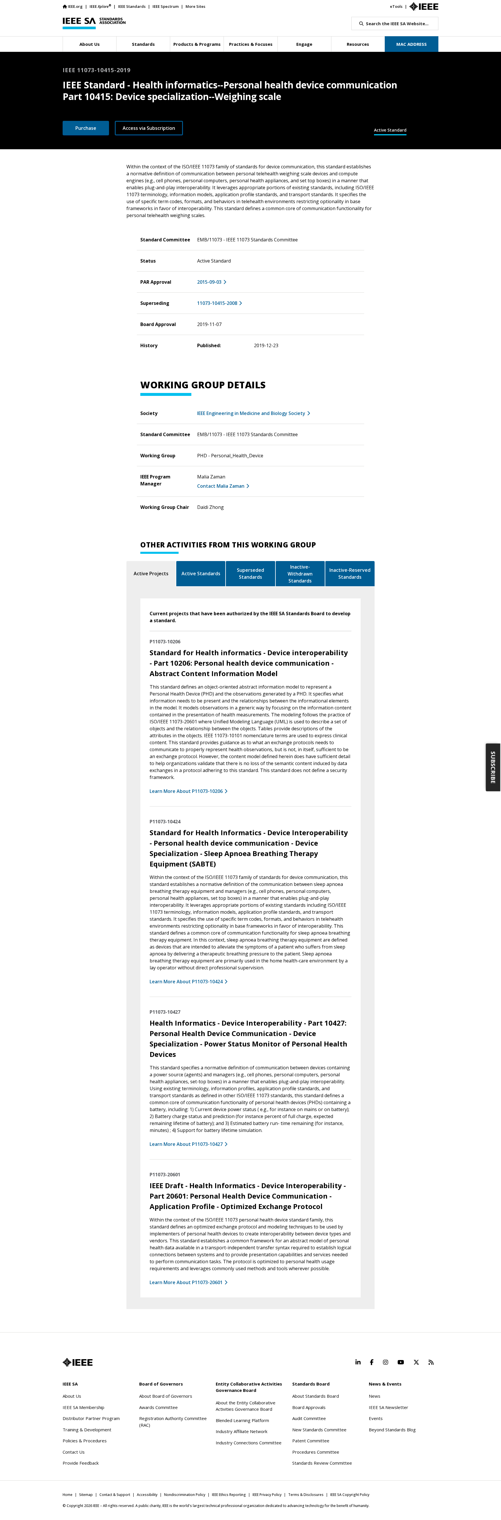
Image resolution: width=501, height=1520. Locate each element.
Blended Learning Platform (242, 1420)
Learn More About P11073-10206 (186, 791)
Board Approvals (309, 1407)
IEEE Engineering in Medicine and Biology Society (251, 413)
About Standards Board (315, 1396)
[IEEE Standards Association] (94, 23)
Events (376, 1418)
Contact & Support (114, 1494)
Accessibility (147, 1494)
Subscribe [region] (493, 767)
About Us (72, 1396)
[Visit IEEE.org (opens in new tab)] (77, 1362)
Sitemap (86, 1494)
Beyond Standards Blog (392, 1429)
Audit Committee (309, 1418)
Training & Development (87, 1429)
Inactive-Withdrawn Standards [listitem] (300, 574)
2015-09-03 (209, 282)
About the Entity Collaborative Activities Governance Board (245, 1406)
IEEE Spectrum (166, 6)
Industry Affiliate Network (241, 1431)
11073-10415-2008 (217, 303)
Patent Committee (310, 1440)
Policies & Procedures (85, 1440)
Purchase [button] (85, 128)
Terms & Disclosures (306, 1494)
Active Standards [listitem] (200, 573)
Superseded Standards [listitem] (250, 573)
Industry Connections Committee (249, 1443)
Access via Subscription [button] (149, 128)
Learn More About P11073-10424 (186, 981)
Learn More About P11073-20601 (186, 1282)
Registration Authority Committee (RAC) (173, 1421)
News (374, 1396)
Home (67, 1494)
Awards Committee (158, 1407)
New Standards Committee (319, 1429)
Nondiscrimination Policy (184, 1494)
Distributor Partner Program (91, 1418)
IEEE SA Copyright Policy (349, 1494)
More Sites (195, 6)
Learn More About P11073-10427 (186, 1144)
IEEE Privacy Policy (267, 1494)
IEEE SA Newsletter (388, 1407)
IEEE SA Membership (83, 1407)
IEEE (100, 6)
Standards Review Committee (322, 1463)
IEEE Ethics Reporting (229, 1494)
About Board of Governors (165, 1396)
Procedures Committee (315, 1452)
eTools (396, 6)
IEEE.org (75, 6)
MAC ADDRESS (411, 44)
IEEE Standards (132, 6)
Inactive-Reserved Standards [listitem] (350, 573)
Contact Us (74, 1452)
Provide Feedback (81, 1463)
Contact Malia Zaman (220, 486)
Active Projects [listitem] (151, 573)
